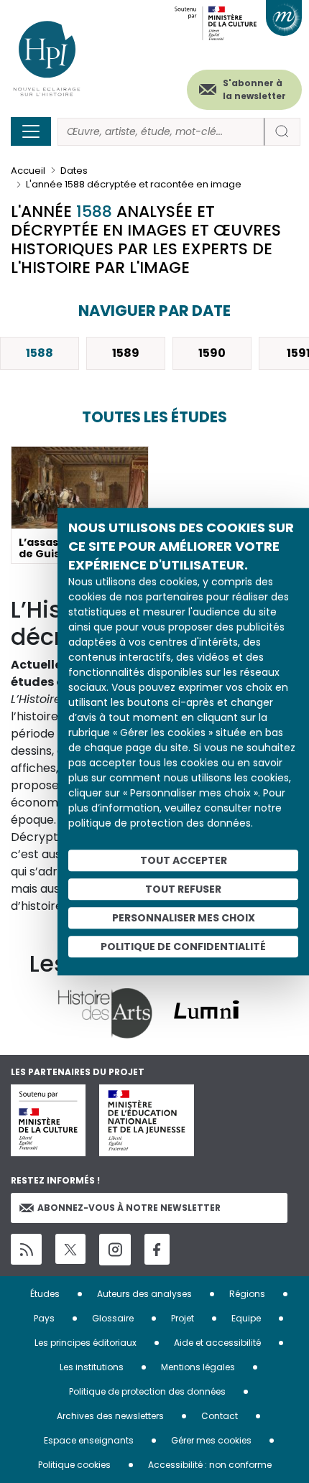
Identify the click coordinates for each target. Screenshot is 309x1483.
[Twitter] (70, 1249)
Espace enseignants (89, 1440)
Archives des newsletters (110, 1416)
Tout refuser (183, 889)
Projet (182, 1318)
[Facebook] (157, 1249)
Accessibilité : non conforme (210, 1465)
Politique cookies (74, 1465)
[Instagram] (115, 1249)
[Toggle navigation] (31, 131)
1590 (212, 353)
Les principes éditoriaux (85, 1342)
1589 (125, 353)
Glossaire (113, 1318)
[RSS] (26, 1249)
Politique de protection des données (147, 1391)
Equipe (246, 1318)
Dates (74, 170)
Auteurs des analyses (144, 1294)
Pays (44, 1318)
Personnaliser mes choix (183, 918)
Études (45, 1294)
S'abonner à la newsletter (254, 89)
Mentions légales (198, 1367)
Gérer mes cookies (211, 1440)
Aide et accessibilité (217, 1342)
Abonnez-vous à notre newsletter (129, 1207)
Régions (247, 1294)
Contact (219, 1416)
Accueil (28, 170)
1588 (39, 353)
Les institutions (92, 1367)
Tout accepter (183, 860)
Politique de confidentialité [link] (183, 946)
